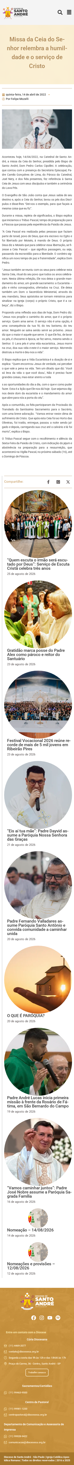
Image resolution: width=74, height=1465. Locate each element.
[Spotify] (58, 1318)
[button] (69, 12)
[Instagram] (42, 1318)
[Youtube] (50, 1318)
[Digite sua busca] (60, 12)
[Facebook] (34, 1318)
